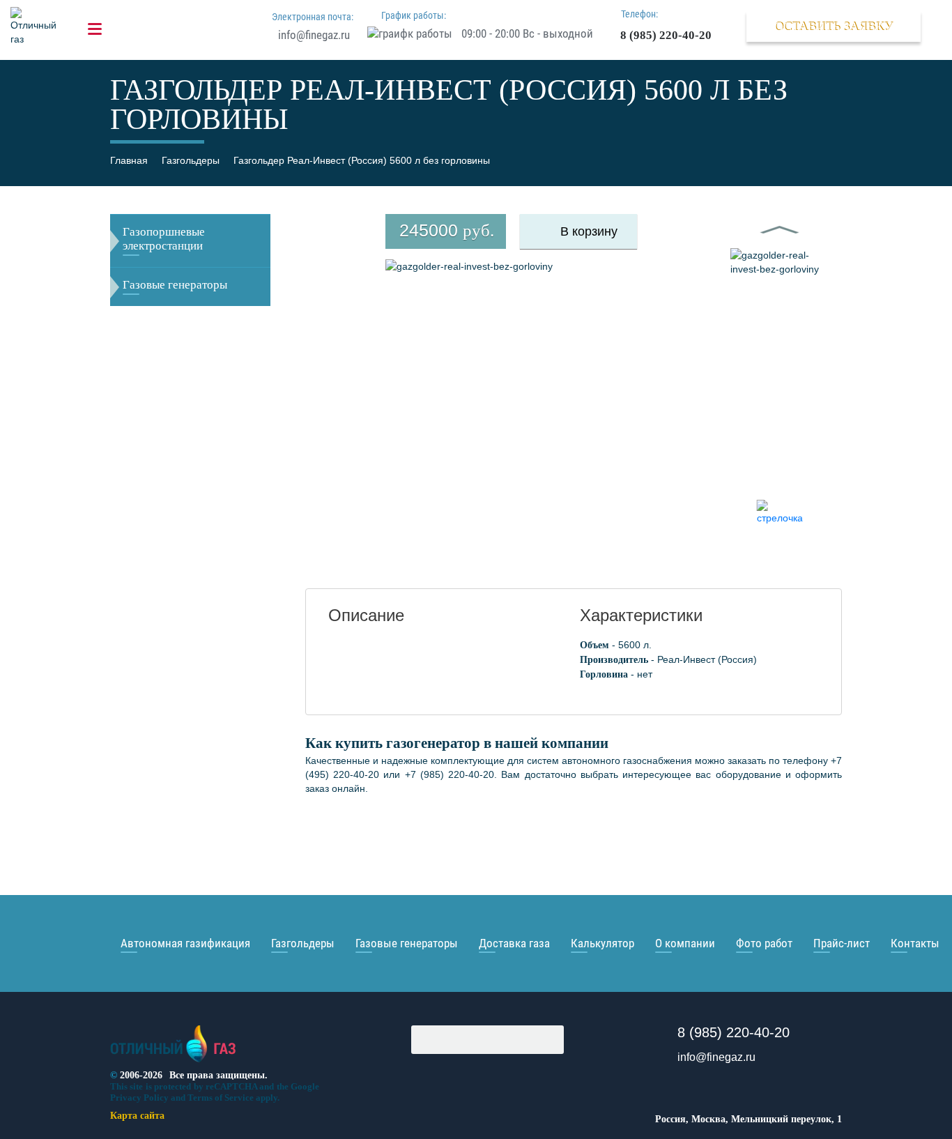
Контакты (915, 943)
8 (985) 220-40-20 (666, 35)
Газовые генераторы (175, 284)
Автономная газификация (185, 943)
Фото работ (764, 943)
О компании (685, 943)
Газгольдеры (303, 943)
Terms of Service (220, 1097)
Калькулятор (602, 943)
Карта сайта (137, 1115)
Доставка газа (514, 943)
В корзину (588, 231)
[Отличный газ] (173, 1063)
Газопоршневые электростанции (164, 238)
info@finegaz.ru (314, 35)
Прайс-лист (841, 943)
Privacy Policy (139, 1097)
